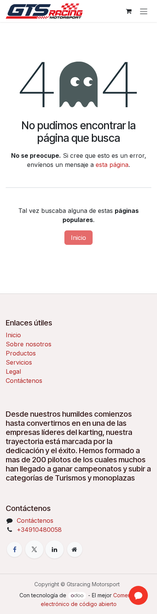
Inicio (78, 237)
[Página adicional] (74, 549)
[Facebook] (14, 549)
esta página (112, 164)
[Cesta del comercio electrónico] (128, 11)
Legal (13, 371)
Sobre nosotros (28, 344)
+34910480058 (39, 529)
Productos (21, 353)
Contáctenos (24, 380)
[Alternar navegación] (143, 11)
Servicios (19, 362)
